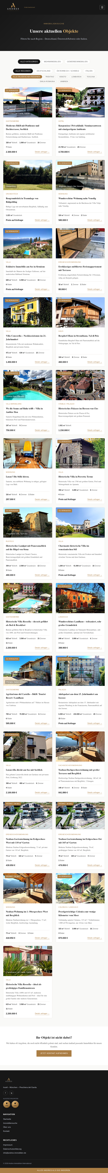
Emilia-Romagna (47, 81)
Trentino (49, 77)
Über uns (7, 1127)
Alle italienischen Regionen (26, 77)
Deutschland (43, 71)
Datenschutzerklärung (12, 1149)
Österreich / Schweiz (68, 71)
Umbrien (64, 81)
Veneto (62, 77)
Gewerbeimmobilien (77, 62)
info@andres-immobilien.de (14, 1153)
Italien (89, 71)
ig (11, 1093)
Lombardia (77, 77)
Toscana (91, 77)
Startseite (7, 1119)
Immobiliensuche (10, 1123)
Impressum (8, 1145)
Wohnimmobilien (52, 62)
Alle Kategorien (29, 62)
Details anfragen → (42, 152)
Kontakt (6, 1131)
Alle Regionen (23, 71)
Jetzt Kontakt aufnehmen (54, 1053)
